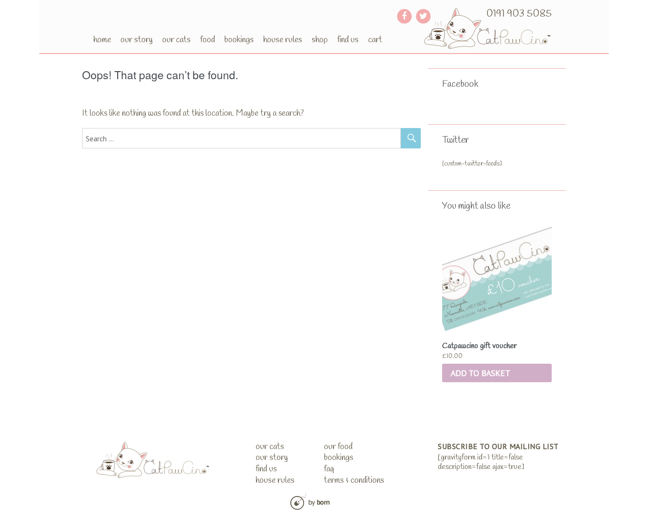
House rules (282, 40)
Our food (338, 446)
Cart (375, 40)
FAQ (329, 469)
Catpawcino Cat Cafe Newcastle (488, 28)
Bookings (239, 40)
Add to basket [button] (480, 373)
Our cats (176, 40)
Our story (136, 40)
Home (102, 40)
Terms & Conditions (354, 480)
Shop (320, 40)
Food (207, 40)
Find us (348, 40)
